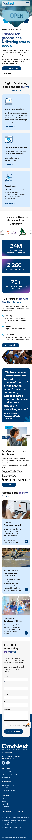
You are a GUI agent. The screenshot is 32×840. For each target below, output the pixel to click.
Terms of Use (16, 837)
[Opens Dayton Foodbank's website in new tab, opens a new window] (14, 232)
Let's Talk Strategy (14, 731)
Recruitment (6, 777)
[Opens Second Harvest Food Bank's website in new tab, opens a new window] (24, 232)
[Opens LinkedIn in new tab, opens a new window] (8, 763)
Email (6, 694)
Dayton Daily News (8, 785)
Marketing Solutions (8, 772)
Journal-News (6, 788)
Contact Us (5, 806)
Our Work (5, 798)
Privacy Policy (23, 837)
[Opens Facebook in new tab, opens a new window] (3, 763)
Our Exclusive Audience (9, 774)
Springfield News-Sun (9, 790)
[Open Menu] (27, 3)
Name (6, 676)
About (4, 801)
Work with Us (6, 804)
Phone (6, 702)
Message (7, 709)
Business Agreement (7, 837)
